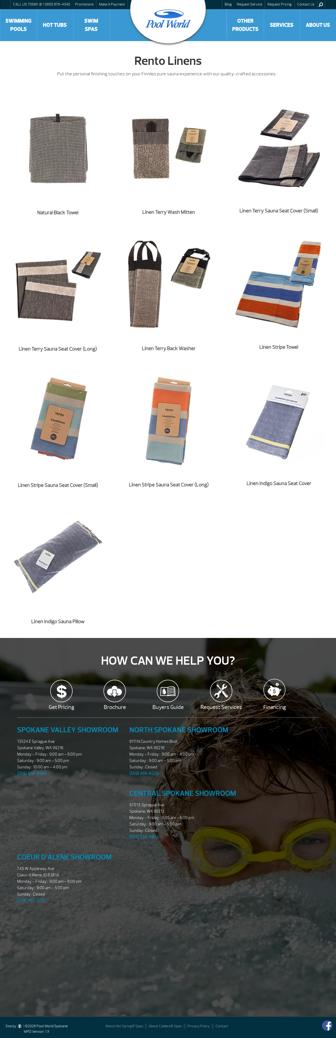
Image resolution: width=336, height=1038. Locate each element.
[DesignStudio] (20, 1026)
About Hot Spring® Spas (124, 1026)
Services (281, 25)
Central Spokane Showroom (182, 793)
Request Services (221, 707)
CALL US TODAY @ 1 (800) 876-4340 (41, 4)
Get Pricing (61, 707)
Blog (228, 4)
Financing (274, 707)
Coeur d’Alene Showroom (64, 857)
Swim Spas (91, 25)
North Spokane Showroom (178, 730)
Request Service (249, 4)
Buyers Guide (168, 707)
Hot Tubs (55, 25)
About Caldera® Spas (165, 1026)
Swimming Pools (18, 25)
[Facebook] (327, 1025)
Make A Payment (112, 4)
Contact (222, 1026)
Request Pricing (279, 4)
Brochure (115, 707)
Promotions (84, 4)
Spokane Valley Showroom (67, 730)
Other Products (245, 25)
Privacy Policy (198, 1026)
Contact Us (306, 4)
